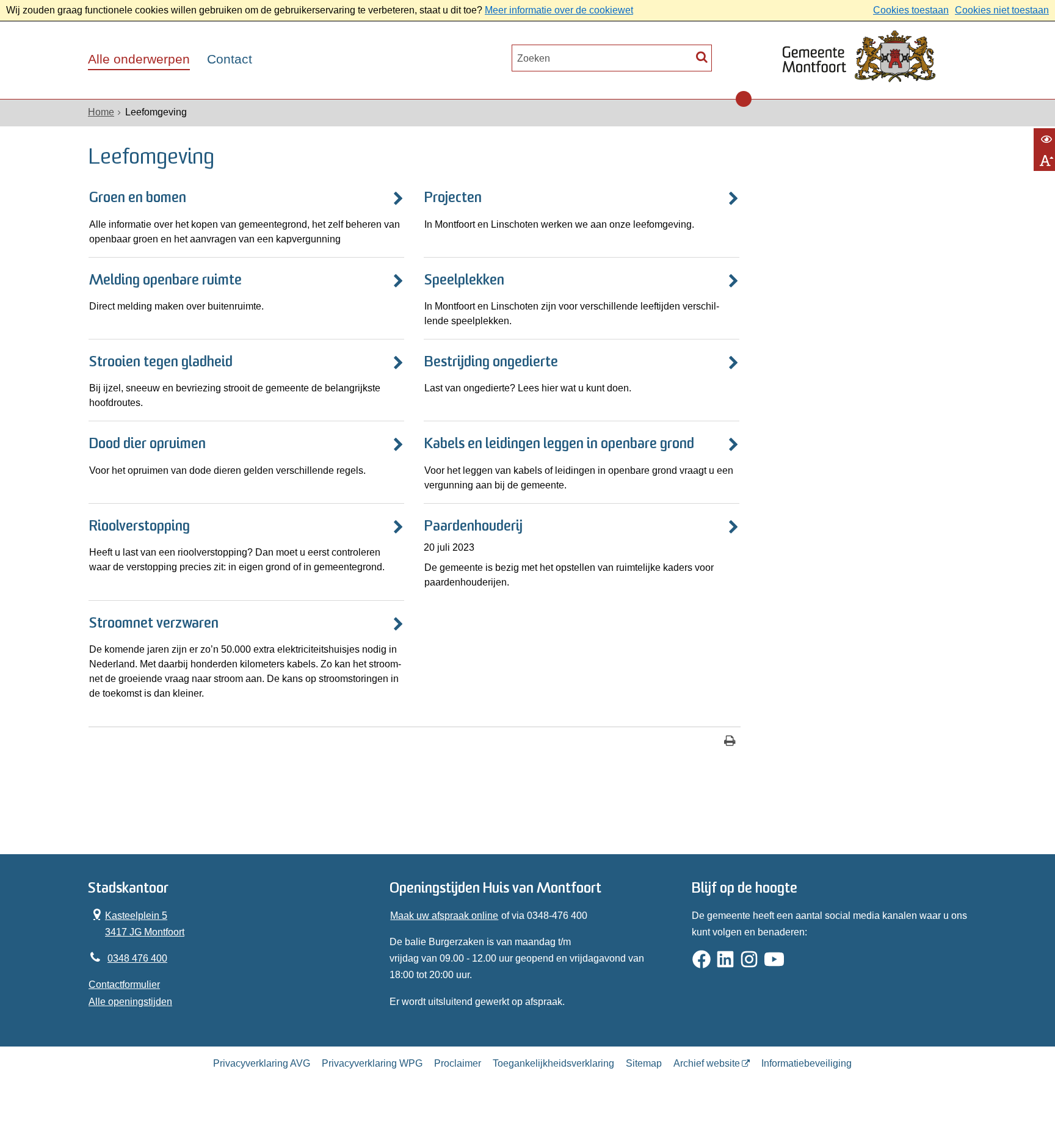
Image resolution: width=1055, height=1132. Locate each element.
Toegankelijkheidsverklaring (553, 1063)
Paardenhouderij (473, 527)
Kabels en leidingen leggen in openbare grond (559, 444)
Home (101, 112)
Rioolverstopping (139, 527)
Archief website (706, 1063)
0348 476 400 (137, 958)
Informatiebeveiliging (806, 1063)
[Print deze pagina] (730, 742)
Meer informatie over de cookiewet (559, 10)
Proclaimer (457, 1063)
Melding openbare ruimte (165, 281)
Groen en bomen (137, 198)
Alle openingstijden (130, 1001)
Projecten (453, 198)
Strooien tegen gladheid (161, 362)
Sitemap (644, 1063)
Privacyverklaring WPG (372, 1063)
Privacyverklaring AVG (261, 1063)
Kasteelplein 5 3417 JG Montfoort (136, 922)
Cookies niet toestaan (1002, 10)
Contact (229, 59)
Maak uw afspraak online (444, 915)
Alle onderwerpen (139, 59)
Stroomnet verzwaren (154, 624)
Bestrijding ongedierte (491, 362)
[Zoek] (701, 56)
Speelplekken (464, 281)
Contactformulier (124, 984)
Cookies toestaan (911, 10)
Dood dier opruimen (147, 444)
